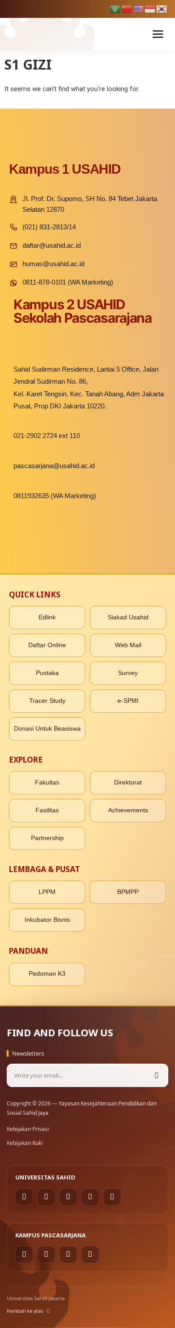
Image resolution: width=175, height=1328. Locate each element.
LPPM (47, 892)
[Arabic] (115, 8)
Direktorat (128, 782)
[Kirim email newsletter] (156, 1075)
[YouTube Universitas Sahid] (112, 1197)
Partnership (47, 838)
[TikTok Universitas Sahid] (68, 1197)
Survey (128, 673)
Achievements (128, 810)
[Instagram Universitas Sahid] (46, 1197)
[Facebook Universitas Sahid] (24, 1197)
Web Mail (128, 645)
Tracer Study (47, 700)
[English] (138, 8)
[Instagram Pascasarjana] (46, 1254)
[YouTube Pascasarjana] (90, 1254)
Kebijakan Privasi (28, 1129)
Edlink (47, 617)
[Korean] (162, 8)
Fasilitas (47, 810)
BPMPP (128, 892)
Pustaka (47, 673)
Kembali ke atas (25, 1310)
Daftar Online (47, 645)
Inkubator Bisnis (47, 919)
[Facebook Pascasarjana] (24, 1254)
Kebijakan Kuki (25, 1143)
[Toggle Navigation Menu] (158, 34)
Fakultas (47, 782)
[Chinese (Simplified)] (127, 8)
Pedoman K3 (47, 973)
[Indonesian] (150, 8)
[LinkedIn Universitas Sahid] (90, 1197)
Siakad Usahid (128, 617)
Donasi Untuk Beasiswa (47, 728)
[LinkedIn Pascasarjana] (68, 1254)
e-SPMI (128, 700)
